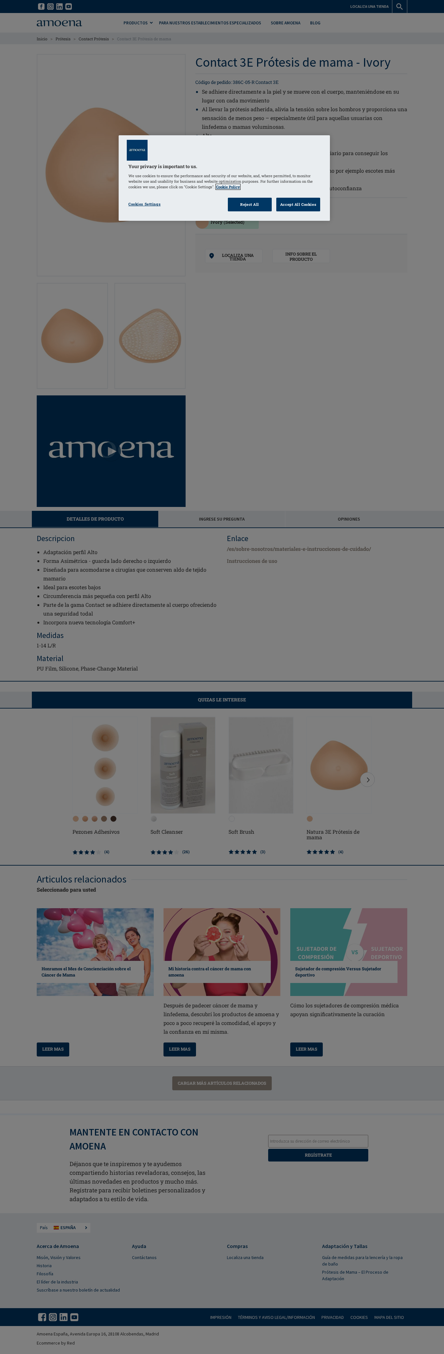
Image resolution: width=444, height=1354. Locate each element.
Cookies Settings (144, 204)
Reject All (249, 204)
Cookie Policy (228, 186)
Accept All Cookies (298, 204)
